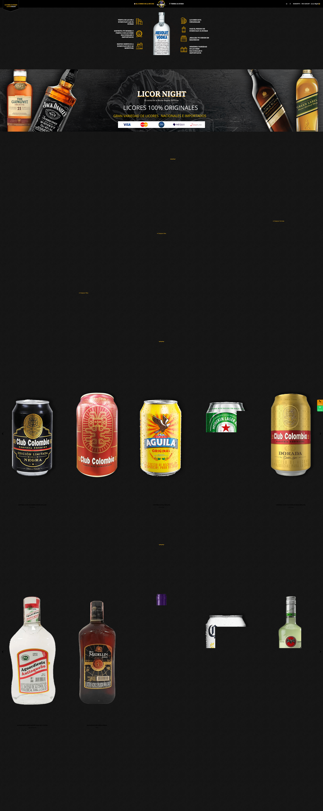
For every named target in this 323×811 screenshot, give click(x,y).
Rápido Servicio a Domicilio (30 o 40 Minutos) (125, 46)
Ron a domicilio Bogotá (114, 775)
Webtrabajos (117, 808)
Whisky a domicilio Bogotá (115, 773)
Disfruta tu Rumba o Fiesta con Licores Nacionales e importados (124, 34)
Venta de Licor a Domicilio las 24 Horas (126, 22)
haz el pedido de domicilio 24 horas (198, 30)
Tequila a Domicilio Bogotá (115, 777)
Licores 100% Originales (195, 21)
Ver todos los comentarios (243, 744)
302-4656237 (306, 4)
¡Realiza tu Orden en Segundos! (199, 39)
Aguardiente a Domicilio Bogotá (116, 782)
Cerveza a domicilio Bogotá (115, 779)
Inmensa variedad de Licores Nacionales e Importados (198, 50)
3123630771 (296, 4)
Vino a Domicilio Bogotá (114, 784)
